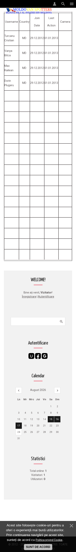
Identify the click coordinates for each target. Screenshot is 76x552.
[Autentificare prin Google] (45, 356)
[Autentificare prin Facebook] (38, 356)
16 (57, 419)
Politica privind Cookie (49, 540)
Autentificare (46, 296)
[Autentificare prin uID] (31, 356)
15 (50, 419)
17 (18, 425)
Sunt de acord (38, 547)
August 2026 (38, 389)
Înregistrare (29, 296)
